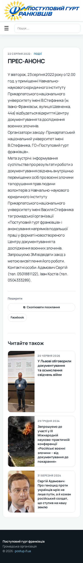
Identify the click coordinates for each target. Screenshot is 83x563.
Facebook (17, 317)
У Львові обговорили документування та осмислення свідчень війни (54, 368)
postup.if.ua (23, 551)
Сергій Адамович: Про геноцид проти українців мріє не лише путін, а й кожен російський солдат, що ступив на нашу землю (54, 494)
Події (38, 53)
